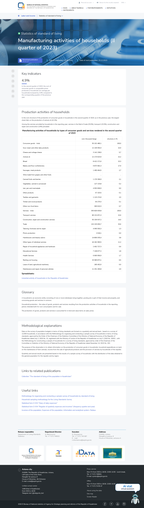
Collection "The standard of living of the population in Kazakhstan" (47, 376)
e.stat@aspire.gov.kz (34, 481)
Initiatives (111, 8)
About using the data (94, 490)
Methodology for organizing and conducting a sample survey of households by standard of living (58, 396)
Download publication (30, 60)
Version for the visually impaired (109, 2)
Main (65, 8)
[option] (31, 453)
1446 (24, 489)
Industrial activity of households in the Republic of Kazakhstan (45, 278)
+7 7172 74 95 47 (96, 486)
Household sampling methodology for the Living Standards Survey (47, 400)
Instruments (68, 10)
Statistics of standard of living (50, 16)
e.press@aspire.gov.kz (99, 476)
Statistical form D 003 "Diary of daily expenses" (39, 403)
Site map (90, 494)
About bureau (77, 8)
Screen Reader (92, 497)
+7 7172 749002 (95, 474)
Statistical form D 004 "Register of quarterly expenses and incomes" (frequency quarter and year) (58, 407)
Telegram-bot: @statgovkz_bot (33, 493)
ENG (122, 2)
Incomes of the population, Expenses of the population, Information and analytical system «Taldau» (59, 410)
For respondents (95, 8)
